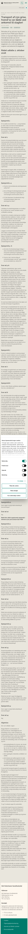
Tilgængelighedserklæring (11, 923)
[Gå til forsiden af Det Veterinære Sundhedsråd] (9, 3)
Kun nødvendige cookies (14, 495)
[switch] (24, 465)
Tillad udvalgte (14, 490)
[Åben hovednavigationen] (26, 3)
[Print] (26, 8)
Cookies (6, 920)
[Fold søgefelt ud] (22, 3)
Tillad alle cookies (14, 485)
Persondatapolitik (8, 929)
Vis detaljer (20, 481)
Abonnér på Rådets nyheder (11, 926)
